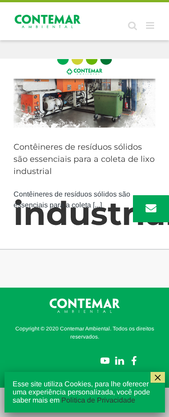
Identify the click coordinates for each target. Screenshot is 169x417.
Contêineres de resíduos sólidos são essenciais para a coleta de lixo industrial (84, 159)
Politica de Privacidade (98, 400)
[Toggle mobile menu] (150, 25)
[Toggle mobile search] (132, 25)
